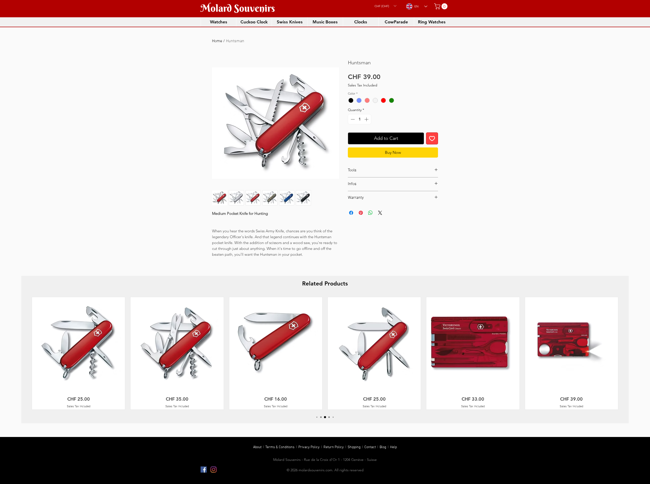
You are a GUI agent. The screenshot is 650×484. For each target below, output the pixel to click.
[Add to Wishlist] (432, 138)
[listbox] (385, 6)
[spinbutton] (359, 119)
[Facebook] (204, 469)
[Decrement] (352, 119)
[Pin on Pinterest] (361, 213)
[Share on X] (380, 213)
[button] (385, 6)
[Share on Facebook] (351, 213)
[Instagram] (213, 469)
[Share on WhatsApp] (370, 213)
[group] (325, 353)
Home (217, 41)
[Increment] (366, 119)
